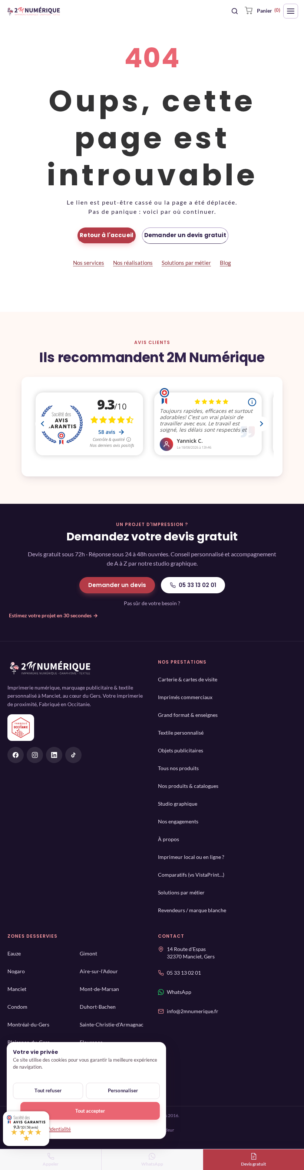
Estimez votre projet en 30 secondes (53, 615)
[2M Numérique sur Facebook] (15, 755)
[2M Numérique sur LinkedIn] (54, 755)
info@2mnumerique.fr (192, 1013)
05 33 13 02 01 (197, 585)
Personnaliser (123, 1090)
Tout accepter (90, 1111)
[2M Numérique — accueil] (34, 11)
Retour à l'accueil (106, 235)
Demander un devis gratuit (185, 235)
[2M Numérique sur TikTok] (73, 755)
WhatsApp (179, 994)
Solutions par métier (186, 262)
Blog (225, 262)
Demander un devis (117, 585)
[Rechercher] (235, 11)
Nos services (88, 262)
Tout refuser (48, 1090)
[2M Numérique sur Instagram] (35, 755)
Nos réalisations (133, 262)
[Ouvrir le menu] (290, 11)
